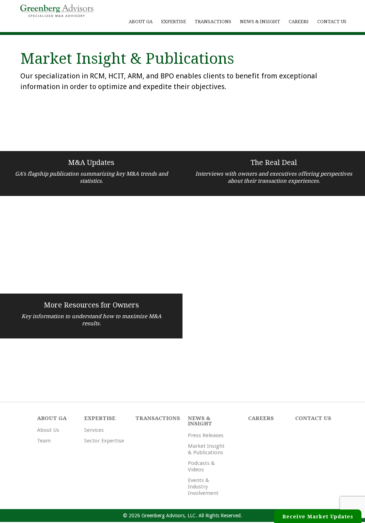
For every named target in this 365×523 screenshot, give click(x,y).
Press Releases (205, 435)
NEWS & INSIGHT (260, 21)
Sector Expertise (104, 440)
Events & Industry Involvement (203, 486)
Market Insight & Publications (206, 449)
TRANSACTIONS (213, 21)
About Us (48, 430)
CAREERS (299, 21)
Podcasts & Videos (201, 466)
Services (94, 430)
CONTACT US (331, 21)
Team (44, 440)
